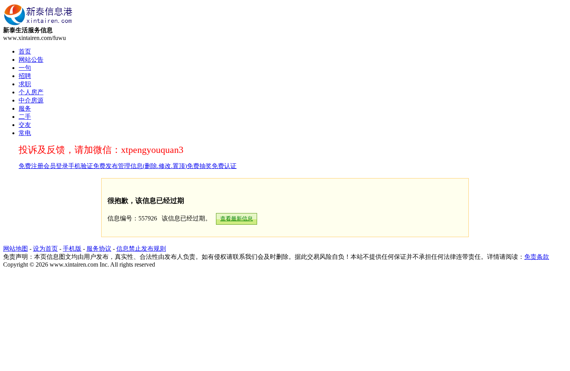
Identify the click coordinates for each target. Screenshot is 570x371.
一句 (25, 67)
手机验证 (80, 166)
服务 (25, 108)
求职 (25, 84)
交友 (25, 124)
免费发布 (105, 166)
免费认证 (224, 166)
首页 (25, 51)
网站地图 (15, 248)
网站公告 (31, 59)
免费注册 (31, 166)
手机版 (72, 248)
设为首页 (45, 248)
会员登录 (55, 166)
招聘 (25, 76)
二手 (25, 116)
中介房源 (31, 100)
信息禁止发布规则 (141, 248)
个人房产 (31, 92)
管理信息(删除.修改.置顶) (152, 166)
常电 (25, 133)
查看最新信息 (236, 219)
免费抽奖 (199, 166)
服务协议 (98, 248)
